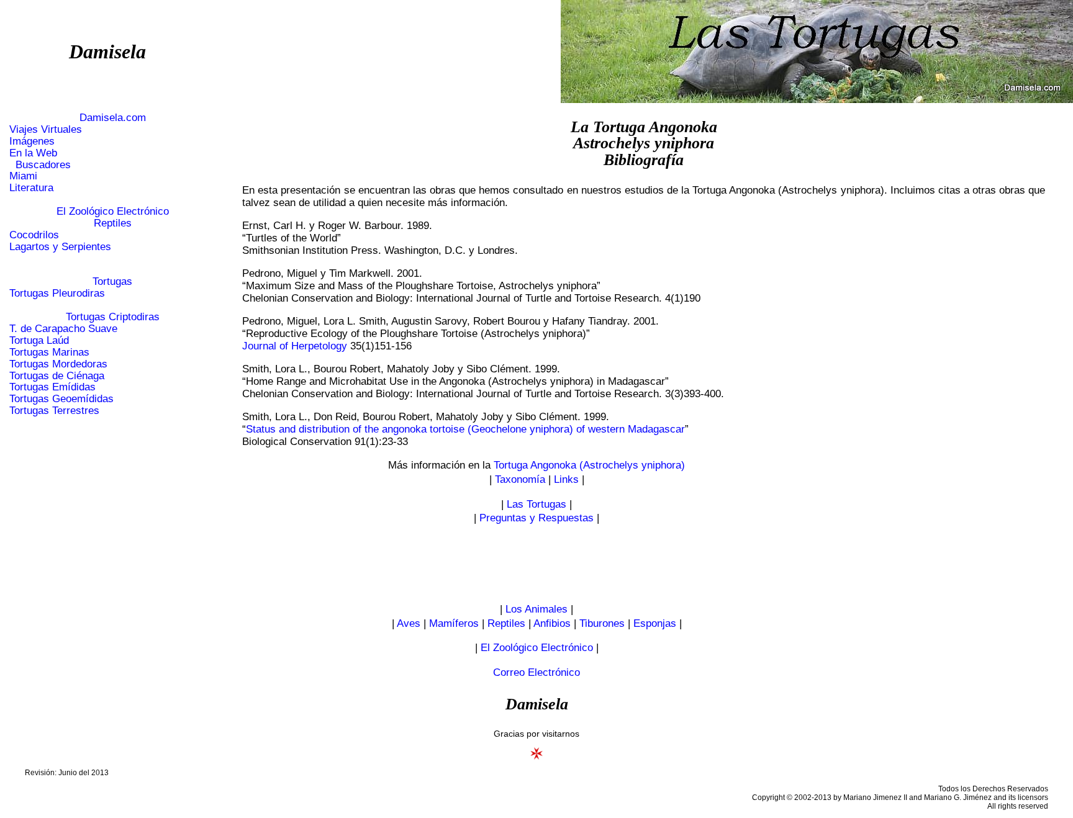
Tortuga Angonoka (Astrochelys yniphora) (589, 465)
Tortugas (112, 281)
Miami (23, 176)
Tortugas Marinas (49, 352)
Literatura (31, 188)
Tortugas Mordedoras (58, 364)
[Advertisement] (536, 564)
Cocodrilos (34, 235)
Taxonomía (520, 479)
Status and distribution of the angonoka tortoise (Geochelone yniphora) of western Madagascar (465, 429)
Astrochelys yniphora (643, 143)
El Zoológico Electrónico (113, 211)
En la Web (33, 153)
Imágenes (32, 141)
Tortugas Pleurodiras (57, 293)
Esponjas (654, 623)
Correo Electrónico (536, 672)
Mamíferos (454, 623)
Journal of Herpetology (294, 346)
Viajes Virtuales (45, 129)
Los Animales (536, 609)
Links (566, 479)
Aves (408, 623)
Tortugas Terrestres (54, 410)
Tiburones (602, 623)
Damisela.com (112, 118)
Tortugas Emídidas (52, 387)
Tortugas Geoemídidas (61, 399)
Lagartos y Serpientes (60, 247)
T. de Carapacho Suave (63, 329)
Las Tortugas (536, 504)
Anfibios (552, 623)
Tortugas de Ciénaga (56, 376)
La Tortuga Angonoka (644, 127)
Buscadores (40, 165)
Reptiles (113, 223)
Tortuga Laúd (39, 340)
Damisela (107, 51)
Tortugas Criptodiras (113, 317)
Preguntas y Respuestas (536, 518)
